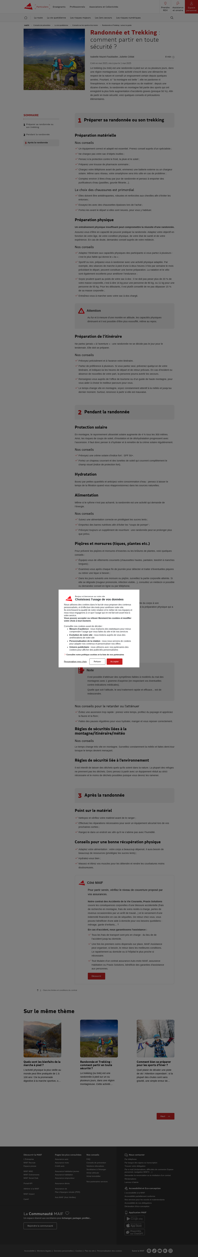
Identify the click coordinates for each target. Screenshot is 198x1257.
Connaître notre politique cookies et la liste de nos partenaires (95, 654)
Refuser (97, 661)
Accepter (114, 661)
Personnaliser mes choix (75, 661)
